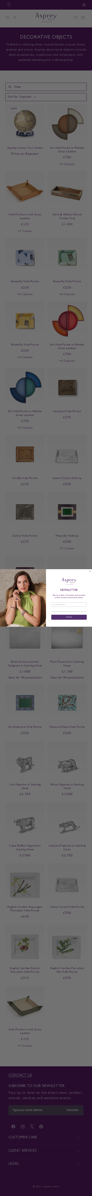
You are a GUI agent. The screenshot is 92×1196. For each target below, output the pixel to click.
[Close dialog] (90, 571)
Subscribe (69, 617)
